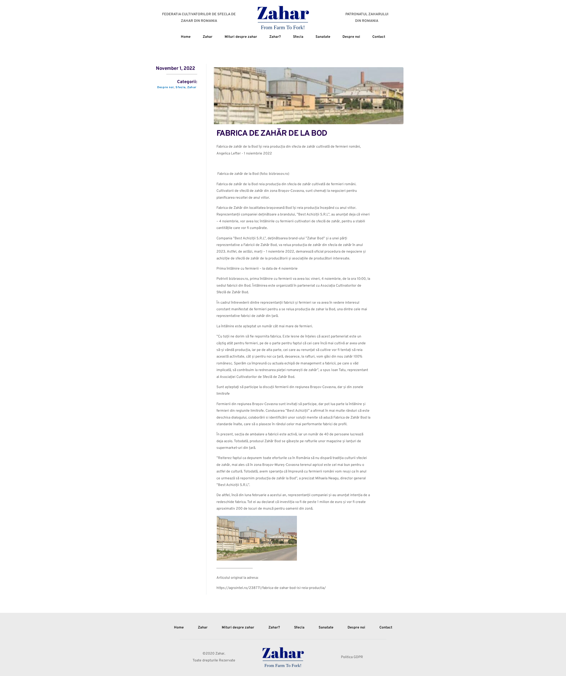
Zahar (191, 87)
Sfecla (180, 87)
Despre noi (165, 87)
